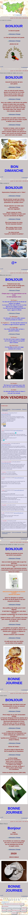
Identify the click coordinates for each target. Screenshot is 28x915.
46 (3, 898)
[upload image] (14, 34)
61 (12, 900)
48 (7, 898)
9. (1, 512)
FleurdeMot (4, 505)
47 (5, 898)
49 (9, 898)
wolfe (3, 512)
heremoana (4, 472)
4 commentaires (24, 689)
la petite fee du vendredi (6, 443)
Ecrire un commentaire (16, 409)
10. (2, 520)
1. (1, 412)
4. (1, 461)
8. (1, 505)
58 (25, 898)
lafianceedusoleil (5, 412)
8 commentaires (24, 67)
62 (14, 900)
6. (1, 477)
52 (14, 898)
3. (1, 443)
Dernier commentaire (6, 409)
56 (22, 898)
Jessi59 (3, 477)
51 (12, 898)
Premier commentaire (6, 532)
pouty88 (1, 66)
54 (18, 898)
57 (24, 898)
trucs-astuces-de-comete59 (6, 461)
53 (16, 898)
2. (1, 430)
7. (1, 490)
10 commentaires (24, 538)
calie (3, 430)
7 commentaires (24, 177)
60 (10, 900)
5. (1, 472)
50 (10, 898)
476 (19, 900)
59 (8, 900)
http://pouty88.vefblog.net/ (6, 414)
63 (16, 900)
